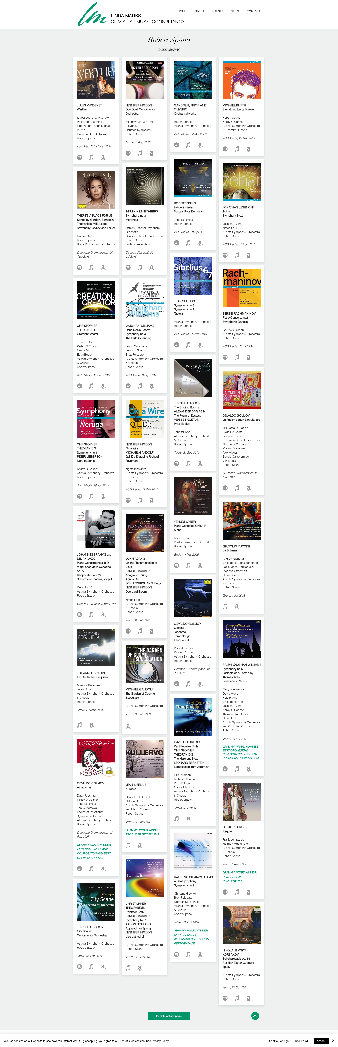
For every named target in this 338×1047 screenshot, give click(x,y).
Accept (321, 1041)
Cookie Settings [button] (279, 1041)
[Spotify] (80, 157)
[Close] (333, 1041)
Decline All (301, 1041)
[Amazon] (103, 157)
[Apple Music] (91, 157)
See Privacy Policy (157, 1041)
